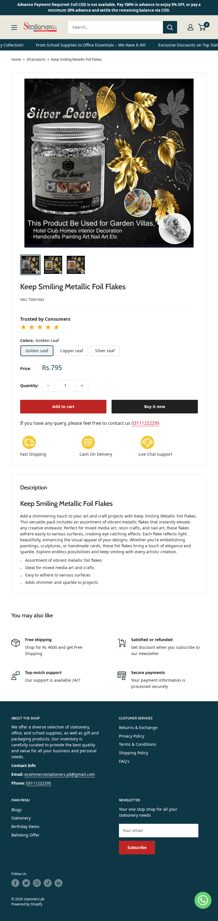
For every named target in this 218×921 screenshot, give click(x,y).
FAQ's (124, 761)
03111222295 (145, 423)
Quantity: (29, 385)
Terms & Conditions (137, 744)
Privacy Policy (131, 736)
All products (36, 59)
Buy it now (154, 406)
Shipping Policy (133, 752)
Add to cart (63, 406)
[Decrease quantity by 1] (48, 386)
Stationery (21, 818)
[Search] (170, 27)
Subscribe (136, 847)
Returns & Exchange (138, 727)
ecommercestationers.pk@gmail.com (59, 774)
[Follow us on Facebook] (15, 883)
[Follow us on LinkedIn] (58, 883)
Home (16, 59)
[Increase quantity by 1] (82, 386)
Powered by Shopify (26, 904)
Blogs (16, 809)
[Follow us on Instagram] (37, 883)
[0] (202, 27)
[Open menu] (14, 27)
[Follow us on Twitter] (26, 883)
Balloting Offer (25, 835)
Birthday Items (25, 826)
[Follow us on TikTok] (48, 883)
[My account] (190, 27)
